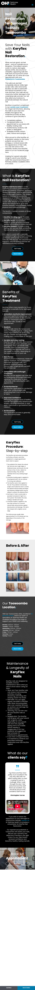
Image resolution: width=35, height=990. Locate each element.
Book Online (26, 988)
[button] (32, 4)
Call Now (8, 988)
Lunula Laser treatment (19, 107)
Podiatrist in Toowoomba (15, 79)
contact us (25, 820)
